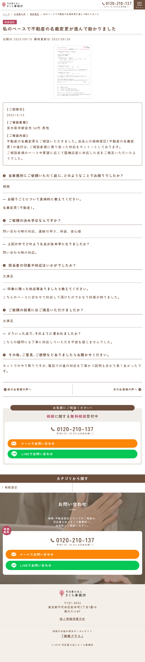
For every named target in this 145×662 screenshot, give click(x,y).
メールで (38, 443)
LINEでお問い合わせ (36, 565)
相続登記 (10, 22)
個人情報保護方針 (72, 619)
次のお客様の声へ (125, 389)
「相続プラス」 (72, 636)
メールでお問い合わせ (37, 554)
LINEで (37, 454)
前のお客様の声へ (20, 389)
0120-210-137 (119, 3)
